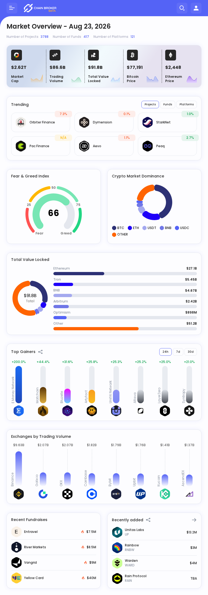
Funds (167, 104)
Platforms (187, 104)
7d (178, 352)
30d (191, 352)
